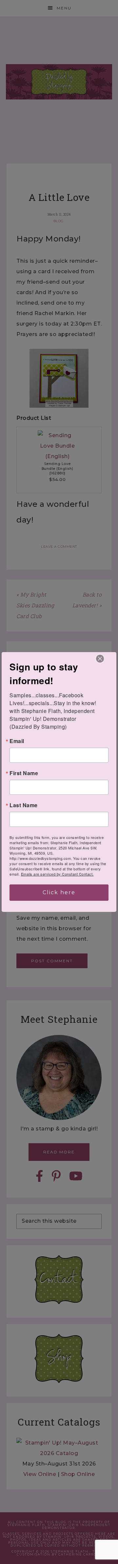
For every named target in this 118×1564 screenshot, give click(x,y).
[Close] (100, 658)
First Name (24, 773)
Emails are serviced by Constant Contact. (57, 874)
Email (17, 741)
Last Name (24, 805)
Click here (59, 892)
